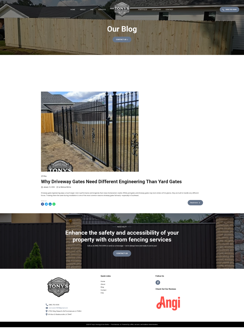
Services (102, 9)
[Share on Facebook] (42, 204)
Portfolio (142, 9)
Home (72, 9)
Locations (156, 9)
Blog (44, 176)
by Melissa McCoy (65, 187)
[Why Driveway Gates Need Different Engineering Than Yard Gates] (122, 132)
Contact (169, 9)
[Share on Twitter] (46, 204)
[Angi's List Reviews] (168, 303)
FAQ (91, 9)
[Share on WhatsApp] (53, 204)
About (83, 9)
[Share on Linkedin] (50, 204)
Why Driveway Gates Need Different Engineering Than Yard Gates (111, 181)
